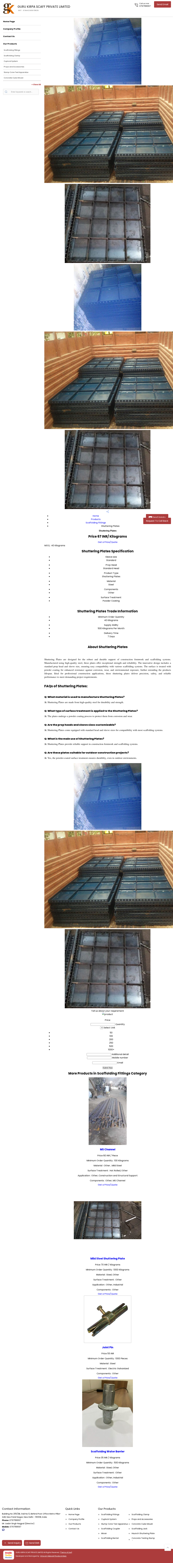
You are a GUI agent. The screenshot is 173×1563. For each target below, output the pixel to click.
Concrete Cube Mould (13, 78)
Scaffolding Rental (110, 1538)
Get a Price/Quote (107, 542)
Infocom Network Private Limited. (53, 1556)
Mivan (104, 1533)
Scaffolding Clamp (12, 55)
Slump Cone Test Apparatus (16, 72)
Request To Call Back (157, 520)
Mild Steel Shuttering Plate (107, 1258)
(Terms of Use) (66, 1552)
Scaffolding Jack (139, 1528)
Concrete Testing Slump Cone (143, 1539)
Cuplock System (11, 61)
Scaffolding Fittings (12, 50)
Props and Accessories (14, 67)
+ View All (36, 84)
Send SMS (34, 1542)
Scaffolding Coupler (110, 1528)
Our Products (10, 43)
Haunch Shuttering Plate (143, 1533)
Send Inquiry (159, 517)
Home (96, 515)
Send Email (162, 4)
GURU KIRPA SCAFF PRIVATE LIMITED (44, 7)
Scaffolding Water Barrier (107, 1451)
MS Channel (107, 1149)
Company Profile (12, 29)
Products (96, 519)
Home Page (9, 21)
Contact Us (9, 36)
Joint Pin (107, 1347)
